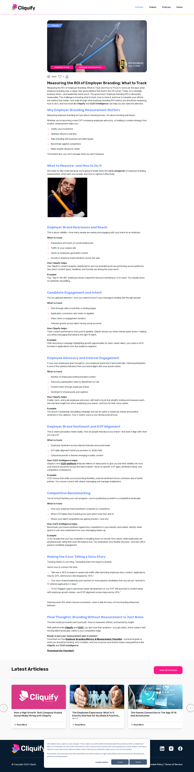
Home (179, 7)
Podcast (166, 7)
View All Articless (168, 670)
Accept (120, 762)
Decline (138, 762)
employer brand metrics (90, 67)
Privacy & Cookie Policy (151, 764)
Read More (22, 725)
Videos (152, 7)
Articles (139, 7)
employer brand (61, 67)
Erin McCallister (136, 63)
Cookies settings (101, 762)
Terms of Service (174, 764)
